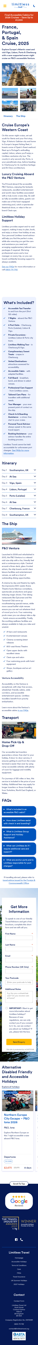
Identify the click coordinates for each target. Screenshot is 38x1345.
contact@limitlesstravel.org (19, 1329)
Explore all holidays (11, 1087)
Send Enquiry (19, 1042)
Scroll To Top (19, 1183)
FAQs (19, 1273)
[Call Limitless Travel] (34, 6)
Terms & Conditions (19, 1265)
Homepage (19, 1258)
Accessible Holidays (19, 1262)
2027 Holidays (19, 1284)
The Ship (20, 116)
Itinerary (8, 116)
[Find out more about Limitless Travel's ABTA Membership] (19, 1336)
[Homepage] (20, 6)
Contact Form (19, 1301)
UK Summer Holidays (19, 1280)
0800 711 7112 (11, 269)
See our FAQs (8, 266)
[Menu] (5, 6)
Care (19, 1269)
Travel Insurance (19, 1277)
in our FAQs (23, 710)
